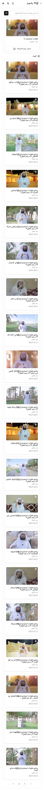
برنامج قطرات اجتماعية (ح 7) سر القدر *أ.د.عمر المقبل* (24, 300)
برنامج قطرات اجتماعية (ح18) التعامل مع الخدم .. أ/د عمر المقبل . (23, 697)
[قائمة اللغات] (8, 3)
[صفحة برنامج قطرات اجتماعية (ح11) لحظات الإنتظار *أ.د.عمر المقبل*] (22, 431)
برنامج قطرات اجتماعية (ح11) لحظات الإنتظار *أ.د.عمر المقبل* (24, 444)
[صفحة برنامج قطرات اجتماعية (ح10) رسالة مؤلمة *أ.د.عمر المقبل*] (22, 395)
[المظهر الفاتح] (3, 3)
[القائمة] (41, 3)
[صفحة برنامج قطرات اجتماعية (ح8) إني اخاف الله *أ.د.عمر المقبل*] (22, 323)
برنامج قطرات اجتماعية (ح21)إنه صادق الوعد (24, 769)
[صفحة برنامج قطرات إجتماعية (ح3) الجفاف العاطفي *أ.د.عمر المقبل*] (22, 143)
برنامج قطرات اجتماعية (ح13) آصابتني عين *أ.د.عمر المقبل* (22, 517)
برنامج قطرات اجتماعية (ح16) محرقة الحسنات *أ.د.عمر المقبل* (24, 625)
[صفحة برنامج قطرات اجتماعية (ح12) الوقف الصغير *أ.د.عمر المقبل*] (22, 467)
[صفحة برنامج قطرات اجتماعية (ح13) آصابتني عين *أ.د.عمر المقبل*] (22, 504)
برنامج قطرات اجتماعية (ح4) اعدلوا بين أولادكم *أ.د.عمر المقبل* (24, 119)
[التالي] (13, 784)
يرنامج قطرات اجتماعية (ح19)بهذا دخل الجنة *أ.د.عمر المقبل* (24, 733)
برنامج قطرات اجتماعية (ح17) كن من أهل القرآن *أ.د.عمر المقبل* (23, 661)
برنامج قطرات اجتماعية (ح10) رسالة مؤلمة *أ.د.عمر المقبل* (22, 408)
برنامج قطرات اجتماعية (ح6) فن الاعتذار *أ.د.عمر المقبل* (23, 264)
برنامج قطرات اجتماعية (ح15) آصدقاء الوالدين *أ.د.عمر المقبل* (24, 589)
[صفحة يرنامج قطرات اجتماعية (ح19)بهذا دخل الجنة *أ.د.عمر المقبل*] (22, 720)
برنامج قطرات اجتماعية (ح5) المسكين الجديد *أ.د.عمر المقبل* (24, 191)
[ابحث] (6, 13)
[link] (31, 784)
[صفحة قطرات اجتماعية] (24, 39)
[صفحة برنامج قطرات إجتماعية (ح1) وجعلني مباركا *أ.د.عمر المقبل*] (22, 215)
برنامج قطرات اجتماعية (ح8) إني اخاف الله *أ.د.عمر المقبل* (22, 336)
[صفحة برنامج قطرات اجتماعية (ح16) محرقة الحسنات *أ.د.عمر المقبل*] (22, 612)
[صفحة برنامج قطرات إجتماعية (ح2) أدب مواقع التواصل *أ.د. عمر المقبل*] (22, 70)
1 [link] (24, 784)
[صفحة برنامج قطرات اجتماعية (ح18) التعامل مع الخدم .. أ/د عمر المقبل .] (22, 684)
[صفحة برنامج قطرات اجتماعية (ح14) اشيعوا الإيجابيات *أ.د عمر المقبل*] (22, 540)
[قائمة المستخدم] (13, 3)
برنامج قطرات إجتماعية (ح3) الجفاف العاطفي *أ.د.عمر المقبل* (25, 155)
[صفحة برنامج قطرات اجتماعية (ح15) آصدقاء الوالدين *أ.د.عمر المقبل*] (22, 576)
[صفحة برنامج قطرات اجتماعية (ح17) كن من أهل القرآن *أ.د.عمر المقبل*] (22, 648)
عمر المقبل (35, 87)
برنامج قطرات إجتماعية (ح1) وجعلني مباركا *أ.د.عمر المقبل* (22, 228)
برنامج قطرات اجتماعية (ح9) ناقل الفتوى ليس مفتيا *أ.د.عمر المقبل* (23, 372)
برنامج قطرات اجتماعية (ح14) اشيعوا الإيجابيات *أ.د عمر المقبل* (24, 553)
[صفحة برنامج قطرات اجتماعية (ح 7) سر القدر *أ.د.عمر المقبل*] (22, 287)
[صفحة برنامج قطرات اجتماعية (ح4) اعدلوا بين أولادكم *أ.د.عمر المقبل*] (22, 106)
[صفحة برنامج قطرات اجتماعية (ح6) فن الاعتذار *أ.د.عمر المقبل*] (22, 251)
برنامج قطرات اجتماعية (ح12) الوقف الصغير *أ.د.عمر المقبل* (22, 480)
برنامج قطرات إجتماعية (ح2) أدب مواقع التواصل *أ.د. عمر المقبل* (23, 83)
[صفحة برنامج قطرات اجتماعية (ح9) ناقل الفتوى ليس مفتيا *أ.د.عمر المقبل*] (22, 359)
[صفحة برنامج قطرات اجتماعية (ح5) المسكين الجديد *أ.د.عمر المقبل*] (22, 179)
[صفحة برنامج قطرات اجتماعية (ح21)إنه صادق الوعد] (22, 756)
